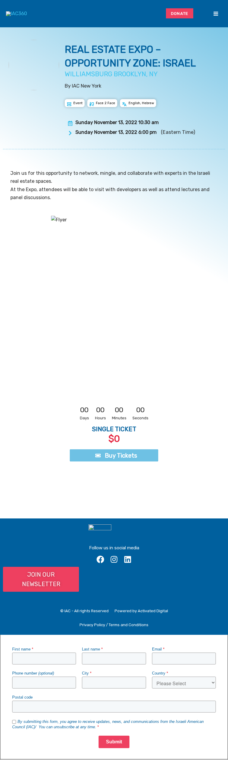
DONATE (180, 13)
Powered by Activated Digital (141, 611)
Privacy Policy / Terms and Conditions (114, 625)
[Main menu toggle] (215, 13)
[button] (201, 13)
